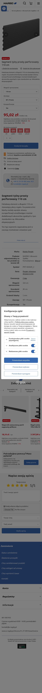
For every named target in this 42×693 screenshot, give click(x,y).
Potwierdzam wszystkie (21, 360)
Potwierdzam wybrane (21, 367)
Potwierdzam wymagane (21, 374)
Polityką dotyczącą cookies (24, 322)
